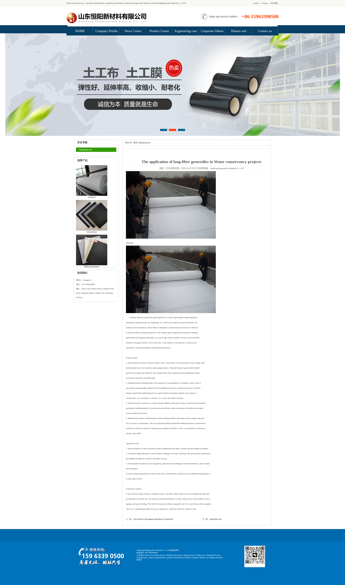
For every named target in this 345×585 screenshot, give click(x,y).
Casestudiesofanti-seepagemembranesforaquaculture (153, 519)
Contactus (265, 31)
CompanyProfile (106, 31)
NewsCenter (133, 31)
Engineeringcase (186, 31)
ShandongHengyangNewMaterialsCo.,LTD (227, 168)
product (256, 3)
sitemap (264, 3)
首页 (135, 143)
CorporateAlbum (212, 31)
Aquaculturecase (216, 519)
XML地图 (274, 3)
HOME (80, 31)
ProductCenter (159, 31)
